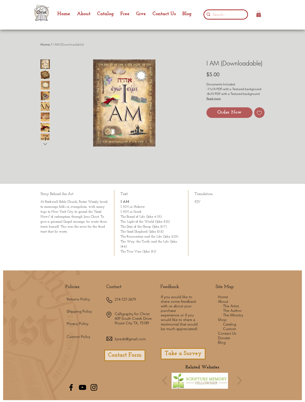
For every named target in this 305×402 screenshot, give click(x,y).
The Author (232, 310)
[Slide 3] (211, 386)
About (223, 301)
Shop (222, 319)
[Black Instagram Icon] (93, 387)
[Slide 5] (216, 386)
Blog (222, 342)
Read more (213, 98)
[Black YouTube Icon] (82, 387)
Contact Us (227, 333)
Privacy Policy (77, 323)
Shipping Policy (79, 311)
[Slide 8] (222, 386)
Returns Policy (78, 299)
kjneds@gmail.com (130, 339)
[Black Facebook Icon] (71, 387)
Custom (229, 329)
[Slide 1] (182, 386)
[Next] (239, 381)
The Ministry (233, 315)
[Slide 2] (200, 386)
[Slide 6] (187, 386)
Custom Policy (78, 336)
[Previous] (165, 381)
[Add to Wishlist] (259, 112)
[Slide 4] (205, 386)
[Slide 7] (193, 386)
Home (45, 44)
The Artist (231, 306)
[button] (258, 14)
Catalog (229, 324)
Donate (224, 338)
